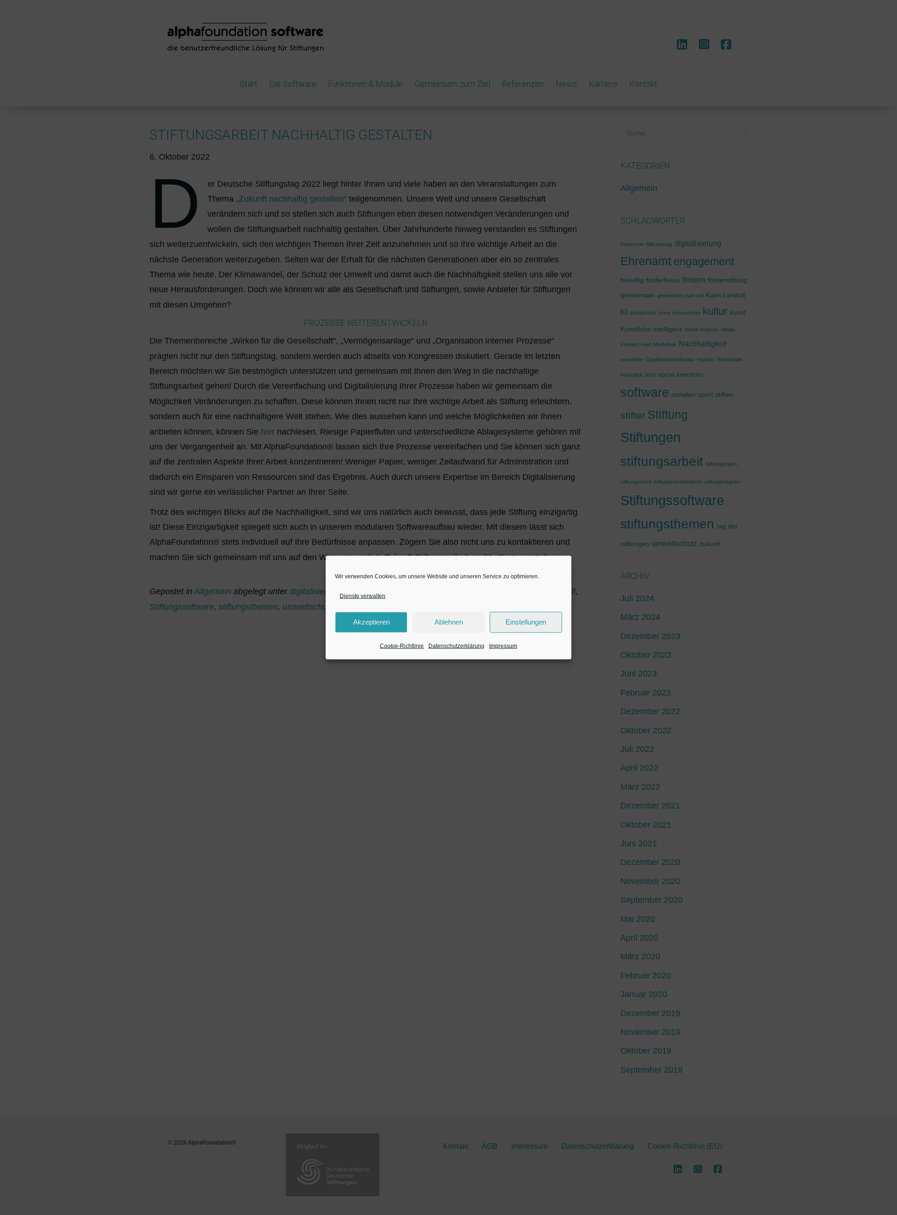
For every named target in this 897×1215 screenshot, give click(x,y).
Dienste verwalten (362, 595)
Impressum (503, 646)
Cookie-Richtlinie (402, 646)
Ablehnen (448, 622)
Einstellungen (525, 622)
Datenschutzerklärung (456, 646)
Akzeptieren (371, 622)
